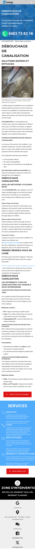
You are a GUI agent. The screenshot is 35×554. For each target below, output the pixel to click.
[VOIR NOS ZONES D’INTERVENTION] (17, 483)
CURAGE (9, 425)
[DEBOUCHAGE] (3, 412)
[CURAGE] (3, 425)
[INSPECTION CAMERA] (3, 438)
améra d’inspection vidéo (10, 242)
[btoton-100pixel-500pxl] (17, 33)
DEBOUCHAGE (11, 412)
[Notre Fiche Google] (17, 503)
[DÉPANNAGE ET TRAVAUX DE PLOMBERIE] (3, 454)
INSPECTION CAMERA (14, 438)
